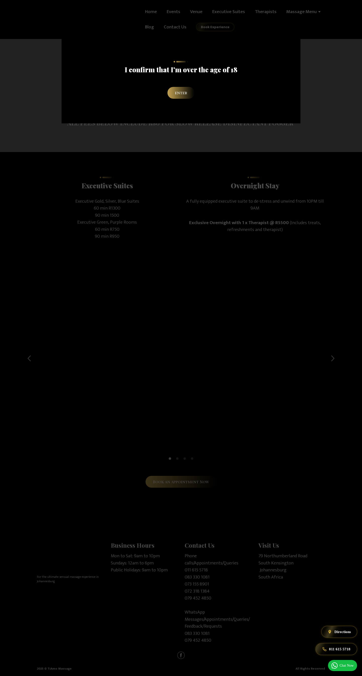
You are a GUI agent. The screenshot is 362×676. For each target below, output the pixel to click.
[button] (181, 93)
